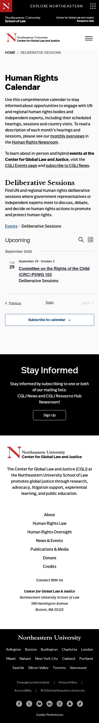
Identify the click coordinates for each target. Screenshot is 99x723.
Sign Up (49, 415)
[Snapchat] (70, 704)
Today (49, 302)
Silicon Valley (38, 667)
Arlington (13, 649)
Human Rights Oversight (49, 532)
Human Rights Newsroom (35, 142)
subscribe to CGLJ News (67, 165)
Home (33, 37)
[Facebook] (19, 704)
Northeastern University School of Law (23, 19)
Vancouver (78, 667)
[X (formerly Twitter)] (29, 704)
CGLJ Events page (21, 165)
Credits (49, 566)
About (49, 514)
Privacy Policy (68, 682)
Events (11, 226)
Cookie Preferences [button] (49, 715)
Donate (49, 558)
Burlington (49, 649)
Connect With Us (49, 580)
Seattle (18, 667)
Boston (31, 649)
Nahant (25, 658)
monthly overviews (67, 136)
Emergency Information (33, 682)
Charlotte (69, 649)
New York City (46, 658)
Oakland (68, 658)
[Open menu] (89, 38)
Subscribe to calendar (46, 319)
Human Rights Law (50, 523)
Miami (10, 658)
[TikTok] (80, 704)
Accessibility (22, 690)
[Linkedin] (49, 704)
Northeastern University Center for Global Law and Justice (44, 452)
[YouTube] (39, 704)
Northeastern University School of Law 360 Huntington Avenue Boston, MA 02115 (49, 600)
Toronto (59, 667)
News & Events (49, 540)
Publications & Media (49, 549)
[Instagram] (60, 704)
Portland (86, 658)
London (87, 649)
